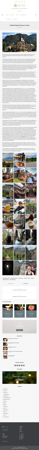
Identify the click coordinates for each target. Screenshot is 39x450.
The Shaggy (24, 116)
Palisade (32, 278)
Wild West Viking (12, 279)
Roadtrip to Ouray (6, 279)
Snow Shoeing (5, 413)
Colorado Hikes (5, 394)
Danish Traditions (6, 399)
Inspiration (21, 426)
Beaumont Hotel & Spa (6, 278)
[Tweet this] (24, 283)
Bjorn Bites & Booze (14, 278)
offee (8, 108)
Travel (21, 427)
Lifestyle (21, 431)
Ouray (29, 278)
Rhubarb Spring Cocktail (31, 314)
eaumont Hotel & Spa (25, 88)
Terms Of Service (5, 436)
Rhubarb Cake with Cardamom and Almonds (15, 351)
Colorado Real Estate (6, 397)
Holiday (4, 408)
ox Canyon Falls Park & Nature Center (12, 121)
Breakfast (5, 390)
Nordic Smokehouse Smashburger (19, 314)
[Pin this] (27, 283)
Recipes (4, 411)
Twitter (21, 436)
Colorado (25, 278)
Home (15, 447)
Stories (21, 429)
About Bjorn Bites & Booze (21, 447)
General (4, 404)
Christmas (5, 392)
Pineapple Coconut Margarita (7, 314)
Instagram (22, 437)
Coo (27, 116)
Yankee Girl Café (18, 112)
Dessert (4, 401)
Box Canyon (21, 278)
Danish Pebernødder (11, 355)
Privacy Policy (4, 437)
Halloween (5, 406)
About (3, 433)
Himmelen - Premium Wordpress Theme (21, 448)
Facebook (22, 435)
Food (20, 430)
